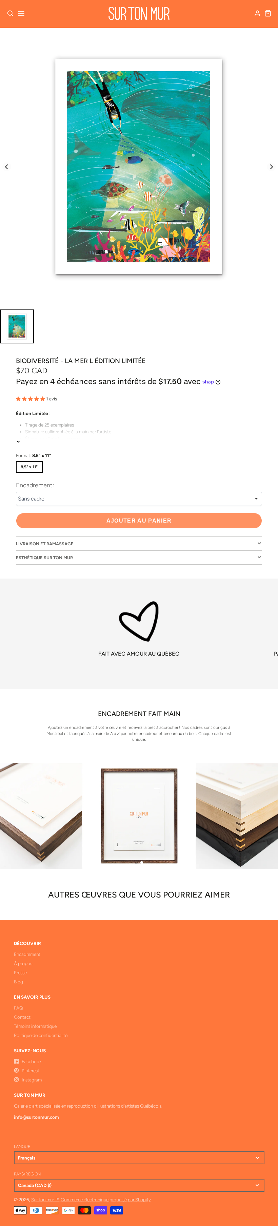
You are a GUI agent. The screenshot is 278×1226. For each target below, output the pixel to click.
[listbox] (139, 499)
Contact (22, 1017)
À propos (23, 963)
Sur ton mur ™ (45, 1199)
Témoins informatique (35, 1026)
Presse (20, 972)
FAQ (18, 1008)
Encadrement (27, 954)
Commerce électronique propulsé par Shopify (106, 1199)
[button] (136, 862)
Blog (18, 981)
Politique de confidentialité (40, 1035)
